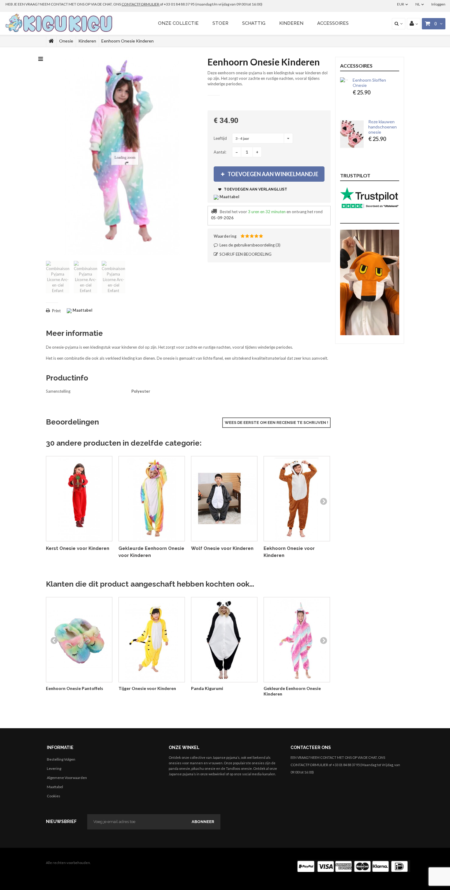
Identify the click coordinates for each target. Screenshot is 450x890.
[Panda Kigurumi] (224, 639)
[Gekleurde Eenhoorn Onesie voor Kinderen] (151, 498)
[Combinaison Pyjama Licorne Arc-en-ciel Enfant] (57, 277)
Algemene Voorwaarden (67, 777)
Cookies (53, 796)
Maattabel (55, 786)
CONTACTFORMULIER (141, 4)
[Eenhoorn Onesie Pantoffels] (79, 639)
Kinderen (291, 23)
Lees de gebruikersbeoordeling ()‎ (249, 245)
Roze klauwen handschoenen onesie (382, 127)
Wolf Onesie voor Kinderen (222, 548)
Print (56, 310)
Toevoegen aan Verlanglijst (255, 189)
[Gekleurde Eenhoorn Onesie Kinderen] (297, 639)
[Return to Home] (51, 41)
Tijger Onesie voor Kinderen (147, 688)
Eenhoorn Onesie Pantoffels (74, 688)
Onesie (66, 40)
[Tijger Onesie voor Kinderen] (151, 639)
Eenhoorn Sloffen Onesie (382, 82)
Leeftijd (221, 138)
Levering (54, 768)
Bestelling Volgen (61, 759)
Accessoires (333, 23)
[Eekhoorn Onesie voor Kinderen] (297, 498)
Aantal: (220, 152)
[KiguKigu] (60, 23)
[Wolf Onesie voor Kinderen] (224, 498)
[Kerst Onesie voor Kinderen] (79, 498)
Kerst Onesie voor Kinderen (77, 548)
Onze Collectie (178, 23)
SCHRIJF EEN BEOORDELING (245, 254)
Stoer (220, 23)
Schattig (253, 23)
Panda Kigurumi (207, 688)
